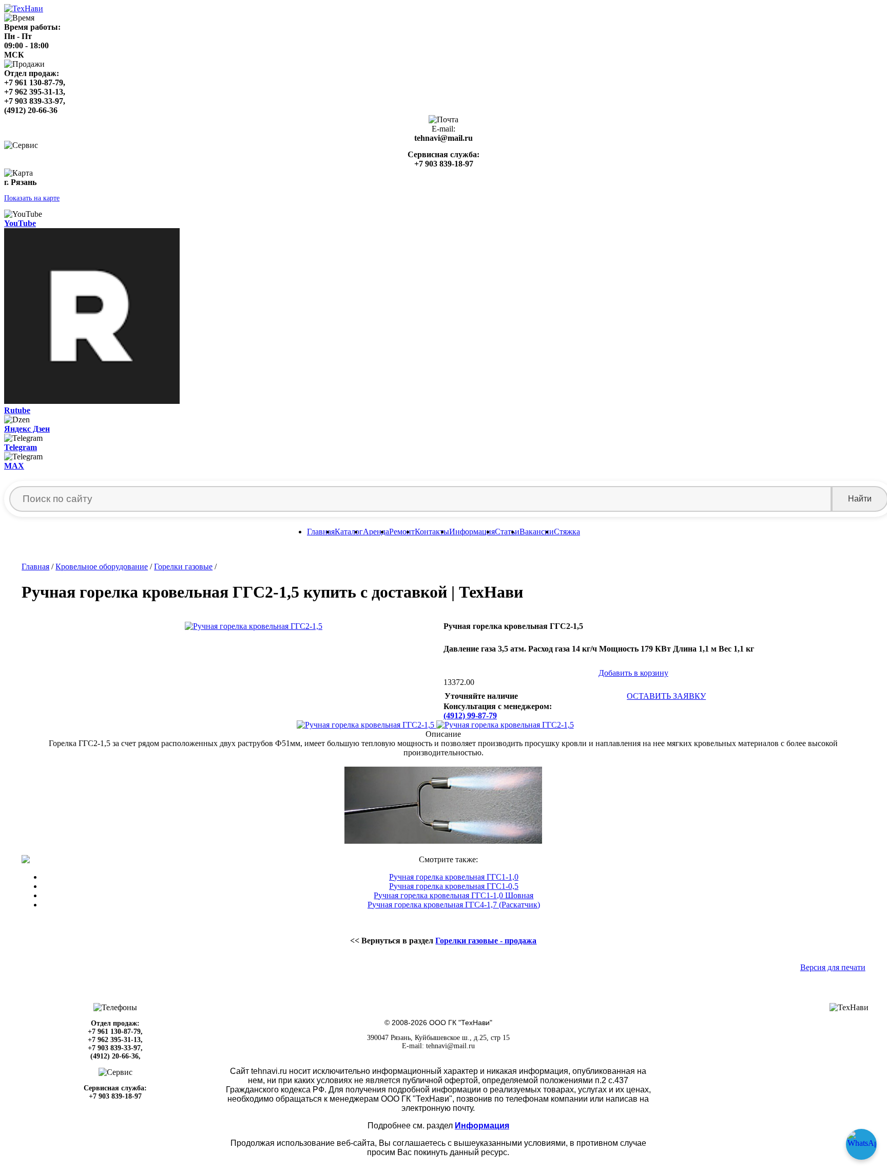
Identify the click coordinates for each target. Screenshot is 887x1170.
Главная (321, 531)
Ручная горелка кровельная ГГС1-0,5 (453, 886)
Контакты (432, 531)
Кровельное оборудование (101, 566)
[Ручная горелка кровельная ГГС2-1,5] (366, 724)
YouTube (20, 223)
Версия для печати (832, 967)
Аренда (376, 531)
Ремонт (402, 531)
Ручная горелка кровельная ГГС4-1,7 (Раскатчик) (454, 904)
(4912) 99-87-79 (470, 715)
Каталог (349, 531)
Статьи (507, 531)
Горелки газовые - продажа (485, 940)
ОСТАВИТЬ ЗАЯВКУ (666, 696)
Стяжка (567, 531)
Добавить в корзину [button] (633, 672)
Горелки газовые (183, 566)
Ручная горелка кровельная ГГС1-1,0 (453, 876)
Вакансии (536, 531)
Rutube (17, 410)
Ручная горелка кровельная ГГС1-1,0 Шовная (453, 895)
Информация (472, 531)
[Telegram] (861, 1144)
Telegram (20, 447)
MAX (14, 465)
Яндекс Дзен (27, 428)
